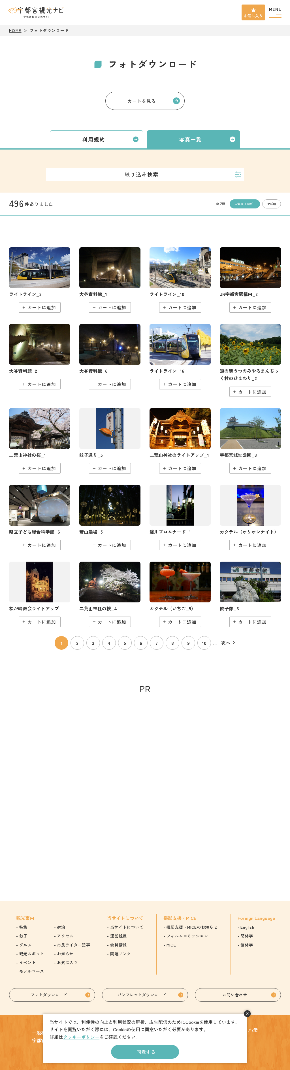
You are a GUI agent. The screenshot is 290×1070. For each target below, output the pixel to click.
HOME (15, 30)
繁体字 (246, 945)
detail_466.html (180, 356)
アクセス (65, 936)
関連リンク (120, 953)
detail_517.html (109, 356)
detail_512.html (250, 594)
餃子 (23, 936)
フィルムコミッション (187, 936)
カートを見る (141, 100)
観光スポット (31, 953)
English (247, 927)
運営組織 (118, 936)
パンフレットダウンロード (142, 994)
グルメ (25, 945)
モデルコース (31, 971)
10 (204, 643)
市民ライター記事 (73, 945)
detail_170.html (180, 517)
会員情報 (118, 945)
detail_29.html (39, 441)
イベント (27, 962)
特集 (23, 927)
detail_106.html (250, 360)
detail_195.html (39, 594)
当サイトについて (127, 927)
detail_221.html (39, 356)
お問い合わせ (235, 994)
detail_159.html (250, 280)
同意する (146, 1051)
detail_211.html (250, 441)
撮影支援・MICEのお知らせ (192, 927)
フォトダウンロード (49, 994)
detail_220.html (109, 280)
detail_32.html (109, 594)
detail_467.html (109, 517)
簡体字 (246, 936)
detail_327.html (250, 517)
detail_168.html (180, 441)
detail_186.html (109, 441)
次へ (225, 642)
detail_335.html (180, 594)
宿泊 (61, 927)
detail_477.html (39, 517)
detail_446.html (39, 280)
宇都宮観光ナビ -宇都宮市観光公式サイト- (36, 12)
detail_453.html (180, 280)
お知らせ (65, 953)
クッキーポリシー (81, 1036)
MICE (171, 945)
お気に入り (253, 15)
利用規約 (93, 139)
